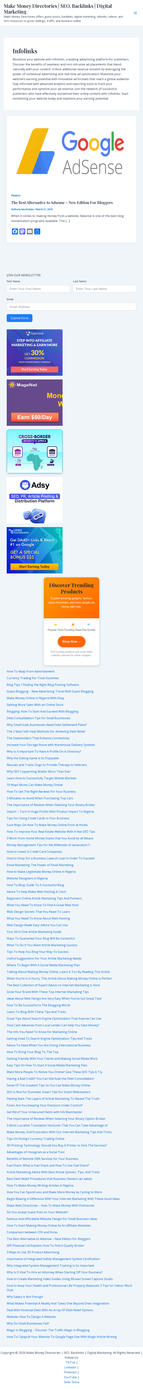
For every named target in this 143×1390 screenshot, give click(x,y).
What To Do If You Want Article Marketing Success (42, 945)
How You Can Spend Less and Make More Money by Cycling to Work (54, 1192)
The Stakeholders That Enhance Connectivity (38, 738)
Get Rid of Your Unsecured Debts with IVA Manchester (44, 1112)
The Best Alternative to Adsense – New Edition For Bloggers (62, 202)
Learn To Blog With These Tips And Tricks (36, 1012)
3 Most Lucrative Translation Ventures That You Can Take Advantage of (57, 1125)
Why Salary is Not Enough (25, 1297)
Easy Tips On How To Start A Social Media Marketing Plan (47, 1065)
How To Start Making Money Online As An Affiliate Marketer (49, 1225)
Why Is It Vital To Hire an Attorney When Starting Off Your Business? (55, 1272)
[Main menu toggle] (135, 13)
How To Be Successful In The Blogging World (38, 1005)
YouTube (70, 1377)
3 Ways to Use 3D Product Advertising (33, 1252)
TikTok (70, 1362)
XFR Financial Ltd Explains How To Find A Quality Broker (45, 1245)
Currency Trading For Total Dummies (33, 678)
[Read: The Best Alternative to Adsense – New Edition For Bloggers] (71, 152)
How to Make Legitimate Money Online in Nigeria (41, 872)
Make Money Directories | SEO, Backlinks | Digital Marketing (58, 9)
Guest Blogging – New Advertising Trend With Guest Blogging (50, 691)
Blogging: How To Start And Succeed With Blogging (42, 711)
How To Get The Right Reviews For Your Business (41, 791)
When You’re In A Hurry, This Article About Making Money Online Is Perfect (59, 978)
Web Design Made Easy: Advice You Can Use (37, 925)
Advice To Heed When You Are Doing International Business (49, 1045)
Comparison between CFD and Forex (32, 1232)
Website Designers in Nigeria (27, 878)
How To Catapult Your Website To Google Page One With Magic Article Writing (62, 1337)
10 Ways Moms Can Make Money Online (35, 785)
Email (10, 299)
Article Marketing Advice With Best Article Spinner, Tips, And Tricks (53, 1172)
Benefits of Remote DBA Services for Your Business (42, 1159)
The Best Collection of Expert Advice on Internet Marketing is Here (53, 985)
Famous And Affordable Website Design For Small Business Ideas (52, 1219)
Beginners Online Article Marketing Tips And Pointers (44, 898)
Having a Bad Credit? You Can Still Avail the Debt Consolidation (50, 1079)
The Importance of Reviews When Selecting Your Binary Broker (51, 805)
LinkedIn (70, 1367)
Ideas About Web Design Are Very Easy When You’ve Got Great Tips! (54, 998)
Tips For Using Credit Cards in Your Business (38, 818)
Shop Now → (71, 641)
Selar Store (71, 1382)
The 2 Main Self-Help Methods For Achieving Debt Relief (46, 731)
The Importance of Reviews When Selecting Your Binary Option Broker (56, 1119)
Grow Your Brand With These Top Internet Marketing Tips (48, 992)
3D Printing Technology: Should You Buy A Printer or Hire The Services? (57, 1145)
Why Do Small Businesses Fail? (28, 1323)
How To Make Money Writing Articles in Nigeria (40, 1185)
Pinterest (70, 1372)
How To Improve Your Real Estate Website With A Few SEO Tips (51, 832)
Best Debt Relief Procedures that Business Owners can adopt (49, 1179)
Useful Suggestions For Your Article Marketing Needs (44, 958)
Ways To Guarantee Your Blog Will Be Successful (41, 938)
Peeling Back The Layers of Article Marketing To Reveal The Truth (53, 1099)
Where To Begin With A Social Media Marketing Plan (43, 965)
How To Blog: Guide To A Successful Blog (35, 885)
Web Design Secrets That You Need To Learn (38, 912)
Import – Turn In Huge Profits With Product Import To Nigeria (50, 812)
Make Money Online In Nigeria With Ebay (35, 698)
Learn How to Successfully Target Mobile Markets (42, 778)
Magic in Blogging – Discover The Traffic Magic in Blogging (48, 1330)
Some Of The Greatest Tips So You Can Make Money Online (48, 1085)
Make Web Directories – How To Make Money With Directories (50, 1205)
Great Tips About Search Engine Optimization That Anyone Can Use (54, 1018)
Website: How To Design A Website (31, 1317)
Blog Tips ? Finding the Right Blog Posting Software (43, 685)
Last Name (79, 281)
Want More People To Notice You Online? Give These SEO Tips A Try (54, 1072)
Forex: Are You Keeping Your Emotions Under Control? (45, 1105)
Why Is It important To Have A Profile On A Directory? (44, 751)
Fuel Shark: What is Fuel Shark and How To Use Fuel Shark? (48, 1165)
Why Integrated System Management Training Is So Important (50, 1266)
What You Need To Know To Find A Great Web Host (43, 905)
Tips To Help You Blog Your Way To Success (38, 952)
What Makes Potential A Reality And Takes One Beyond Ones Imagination (58, 1303)
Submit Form (19, 318)
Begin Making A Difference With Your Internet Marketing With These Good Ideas (63, 1199)
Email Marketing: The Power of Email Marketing (40, 865)
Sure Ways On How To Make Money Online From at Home (47, 825)
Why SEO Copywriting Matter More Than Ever (39, 771)
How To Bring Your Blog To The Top (32, 1052)
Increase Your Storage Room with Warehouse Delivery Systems (51, 745)
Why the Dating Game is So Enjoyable (33, 758)
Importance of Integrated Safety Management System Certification (53, 1259)
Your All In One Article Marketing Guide (34, 932)
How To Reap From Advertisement (31, 671)
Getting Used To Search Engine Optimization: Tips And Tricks (49, 1039)
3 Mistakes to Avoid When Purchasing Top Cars (40, 798)
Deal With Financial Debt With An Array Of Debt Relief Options (50, 1310)
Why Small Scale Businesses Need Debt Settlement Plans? (47, 725)
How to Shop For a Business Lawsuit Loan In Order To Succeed (50, 858)
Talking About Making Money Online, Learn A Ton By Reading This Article (58, 972)
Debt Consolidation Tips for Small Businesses (38, 718)
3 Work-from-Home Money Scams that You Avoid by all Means (50, 838)
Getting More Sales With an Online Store (35, 705)
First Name (13, 281)
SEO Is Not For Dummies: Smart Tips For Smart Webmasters (48, 1092)
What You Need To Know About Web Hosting (38, 918)
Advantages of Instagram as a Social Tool (35, 1152)
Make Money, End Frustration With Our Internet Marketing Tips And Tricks (59, 1132)
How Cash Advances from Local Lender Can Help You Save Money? (53, 1025)
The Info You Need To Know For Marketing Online (42, 1032)
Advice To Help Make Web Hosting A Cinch (36, 892)
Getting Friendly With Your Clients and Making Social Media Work (52, 1059)
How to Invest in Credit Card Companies (34, 852)
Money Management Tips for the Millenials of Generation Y (48, 845)
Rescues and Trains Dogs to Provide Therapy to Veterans (47, 765)
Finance (15, 195)
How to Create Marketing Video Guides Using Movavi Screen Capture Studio (60, 1279)
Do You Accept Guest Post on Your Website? (37, 1212)
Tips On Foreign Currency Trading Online (35, 1139)
